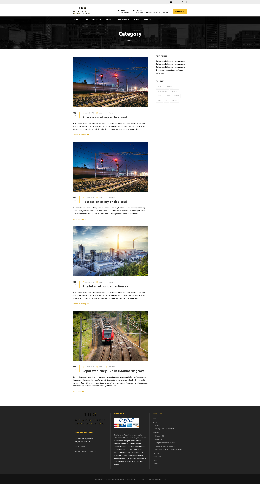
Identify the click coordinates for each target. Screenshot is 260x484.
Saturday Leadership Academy (165, 446)
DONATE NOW (179, 11)
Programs (96, 20)
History (157, 425)
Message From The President (164, 429)
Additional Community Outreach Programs (169, 449)
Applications (123, 20)
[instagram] (186, 2)
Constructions (162, 91)
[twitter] (182, 2)
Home (75, 20)
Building (169, 87)
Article (160, 87)
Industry (174, 91)
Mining (168, 96)
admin (101, 113)
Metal (159, 96)
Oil (166, 101)
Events (136, 20)
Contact (147, 20)
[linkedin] (178, 2)
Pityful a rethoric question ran (106, 286)
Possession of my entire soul (105, 117)
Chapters (109, 20)
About (85, 20)
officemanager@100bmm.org (85, 451)
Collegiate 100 (159, 436)
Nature (176, 96)
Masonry (112, 113)
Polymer (174, 101)
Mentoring (158, 439)
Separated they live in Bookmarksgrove (114, 371)
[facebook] (174, 2)
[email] (171, 2)
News (159, 101)
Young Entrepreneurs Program (165, 443)
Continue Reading (79, 134)
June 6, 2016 (89, 113)
